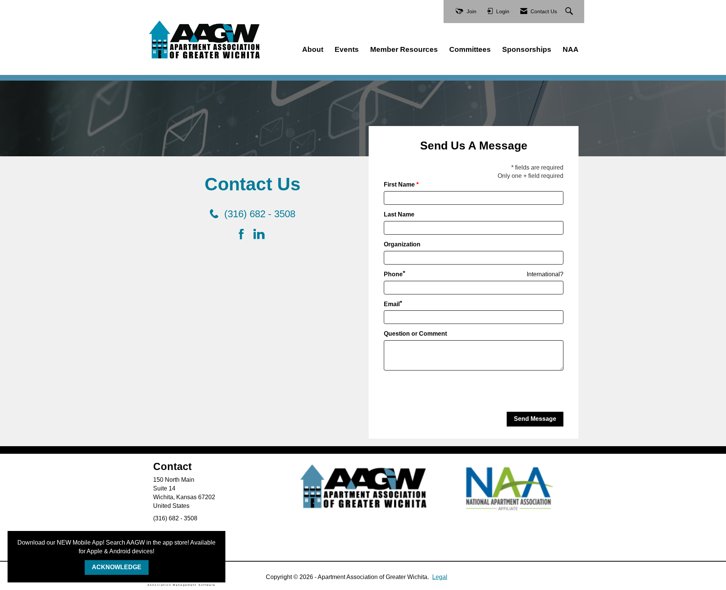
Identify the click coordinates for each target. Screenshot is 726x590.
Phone (393, 274)
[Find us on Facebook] (244, 234)
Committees (470, 49)
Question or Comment (415, 333)
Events (347, 49)
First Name (399, 184)
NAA (571, 49)
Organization (402, 244)
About (312, 49)
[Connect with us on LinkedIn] (261, 234)
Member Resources (404, 49)
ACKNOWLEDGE (116, 567)
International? (545, 274)
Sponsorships (526, 49)
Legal (439, 577)
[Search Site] (570, 11)
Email (392, 304)
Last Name (399, 214)
